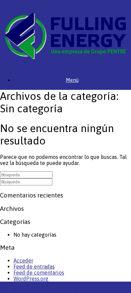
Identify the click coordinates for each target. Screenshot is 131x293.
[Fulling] (65, 35)
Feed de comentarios (38, 273)
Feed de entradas (34, 266)
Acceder (23, 260)
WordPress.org (30, 279)
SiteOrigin (69, 290)
